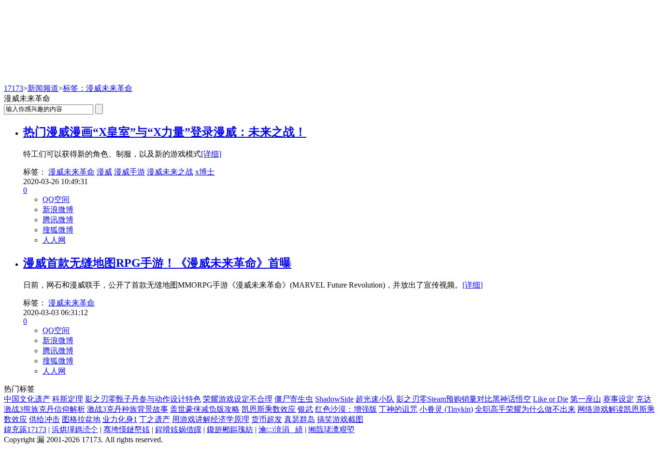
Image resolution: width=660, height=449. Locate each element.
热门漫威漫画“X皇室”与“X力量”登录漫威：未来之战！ (164, 132)
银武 (305, 409)
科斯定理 (67, 399)
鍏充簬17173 (25, 429)
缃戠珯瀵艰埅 (331, 429)
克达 (643, 399)
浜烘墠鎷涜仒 (75, 429)
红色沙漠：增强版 (346, 409)
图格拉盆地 (81, 419)
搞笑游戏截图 (340, 419)
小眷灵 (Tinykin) (446, 409)
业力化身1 (119, 419)
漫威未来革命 (71, 172)
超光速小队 (375, 399)
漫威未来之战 (170, 172)
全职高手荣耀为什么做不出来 (525, 409)
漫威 (104, 172)
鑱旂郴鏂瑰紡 (230, 429)
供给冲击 (44, 419)
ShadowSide (334, 399)
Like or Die (550, 399)
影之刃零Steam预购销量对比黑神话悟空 (463, 399)
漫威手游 (129, 172)
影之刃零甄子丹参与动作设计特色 (143, 399)
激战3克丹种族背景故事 (127, 409)
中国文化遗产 (27, 399)
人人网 (54, 240)
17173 (13, 88)
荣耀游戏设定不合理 (238, 399)
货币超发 (266, 419)
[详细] (211, 154)
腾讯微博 (58, 220)
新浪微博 (58, 209)
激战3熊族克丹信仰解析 (44, 409)
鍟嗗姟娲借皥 (178, 429)
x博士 (205, 172)
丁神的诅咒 (398, 409)
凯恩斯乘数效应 (269, 409)
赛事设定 (618, 399)
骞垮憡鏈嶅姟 (126, 429)
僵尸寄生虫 (293, 399)
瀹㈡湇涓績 (280, 429)
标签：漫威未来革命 (97, 88)
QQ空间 (56, 199)
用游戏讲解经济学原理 (210, 419)
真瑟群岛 (299, 419)
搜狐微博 (58, 230)
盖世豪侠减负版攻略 (205, 409)
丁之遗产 (154, 419)
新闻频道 (43, 88)
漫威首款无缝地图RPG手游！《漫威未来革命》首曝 (157, 263)
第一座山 (585, 399)
